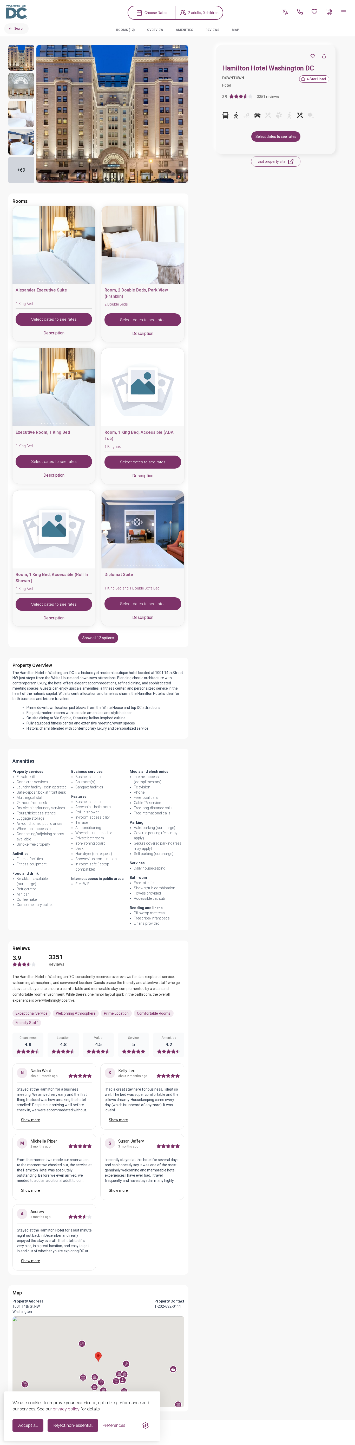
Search (19, 28)
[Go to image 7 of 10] (58, 281)
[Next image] (87, 246)
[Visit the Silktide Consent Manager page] (145, 1425)
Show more (30, 1120)
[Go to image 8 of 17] (139, 565)
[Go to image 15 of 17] (161, 565)
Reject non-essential (73, 1425)
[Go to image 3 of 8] (138, 423)
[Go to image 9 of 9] (66, 423)
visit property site (272, 161)
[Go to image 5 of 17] (130, 565)
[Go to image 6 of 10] (55, 281)
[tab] (125, 30)
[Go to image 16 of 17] (164, 565)
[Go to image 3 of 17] (124, 565)
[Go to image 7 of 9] (60, 423)
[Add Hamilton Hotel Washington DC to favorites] (312, 56)
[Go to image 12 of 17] (152, 565)
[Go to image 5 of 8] (144, 423)
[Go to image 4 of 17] (127, 565)
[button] (82, 1343)
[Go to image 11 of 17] (149, 565)
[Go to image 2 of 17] (121, 565)
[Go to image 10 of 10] (67, 281)
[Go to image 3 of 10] (46, 281)
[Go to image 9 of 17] (142, 565)
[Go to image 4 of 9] (50, 423)
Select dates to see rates (275, 136)
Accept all (28, 1425)
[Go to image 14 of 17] (158, 565)
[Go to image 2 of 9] (44, 423)
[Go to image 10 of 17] (146, 565)
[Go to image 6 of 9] (56, 423)
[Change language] (285, 12)
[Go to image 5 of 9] (53, 423)
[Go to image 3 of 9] (47, 423)
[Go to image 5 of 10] (52, 281)
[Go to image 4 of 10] (49, 281)
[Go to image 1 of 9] (41, 423)
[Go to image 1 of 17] (118, 565)
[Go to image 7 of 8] (150, 423)
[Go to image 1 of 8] (132, 423)
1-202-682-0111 (167, 1306)
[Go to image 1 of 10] (39, 281)
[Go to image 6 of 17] (133, 565)
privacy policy (66, 1409)
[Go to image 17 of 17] (167, 565)
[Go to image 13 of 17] (155, 565)
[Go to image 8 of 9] (63, 423)
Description (53, 333)
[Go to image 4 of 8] (141, 423)
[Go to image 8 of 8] (153, 423)
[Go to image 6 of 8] (147, 423)
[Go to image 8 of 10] (61, 281)
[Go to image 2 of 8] (135, 423)
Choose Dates (155, 13)
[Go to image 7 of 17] (136, 565)
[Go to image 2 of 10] (42, 281)
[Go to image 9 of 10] (64, 281)
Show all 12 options (98, 638)
